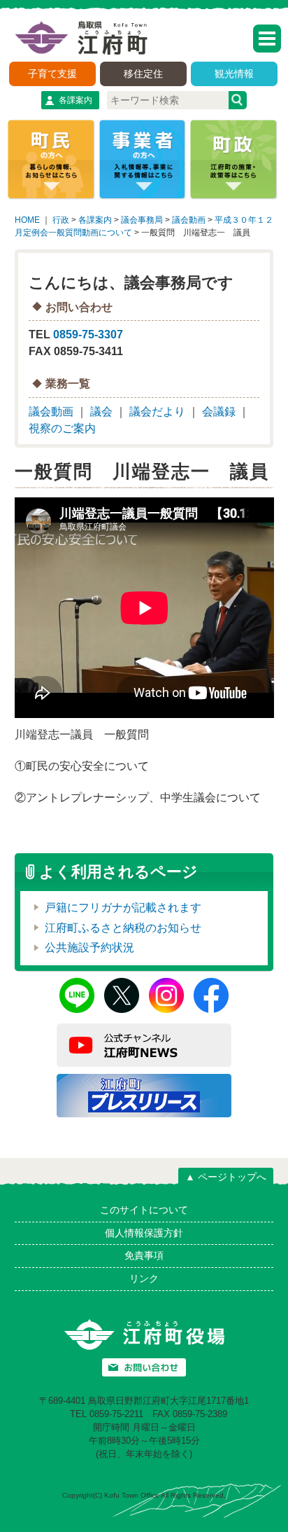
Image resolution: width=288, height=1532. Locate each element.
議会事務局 (142, 220)
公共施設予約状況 (89, 947)
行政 (60, 220)
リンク (144, 1278)
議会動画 (189, 220)
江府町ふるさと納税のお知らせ (123, 928)
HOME (27, 220)
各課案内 (75, 100)
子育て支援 (52, 73)
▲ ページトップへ (225, 1176)
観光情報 (234, 73)
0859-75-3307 (88, 334)
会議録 (219, 411)
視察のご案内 (62, 428)
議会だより (157, 411)
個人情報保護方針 (144, 1232)
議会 (101, 411)
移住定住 (143, 73)
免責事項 (144, 1255)
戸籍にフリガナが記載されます (123, 907)
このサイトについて (144, 1209)
